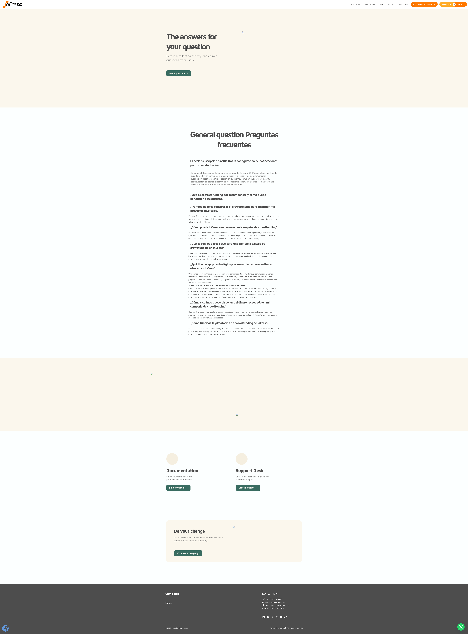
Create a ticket (246, 487)
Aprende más (370, 4)
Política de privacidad (278, 628)
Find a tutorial (177, 487)
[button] (234, 163)
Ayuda (390, 4)
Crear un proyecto (426, 4)
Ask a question (177, 73)
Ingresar (460, 4)
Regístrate (446, 4)
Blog (381, 4)
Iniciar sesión (403, 4)
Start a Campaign (190, 553)
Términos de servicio (295, 628)
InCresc (168, 603)
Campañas (355, 4)
